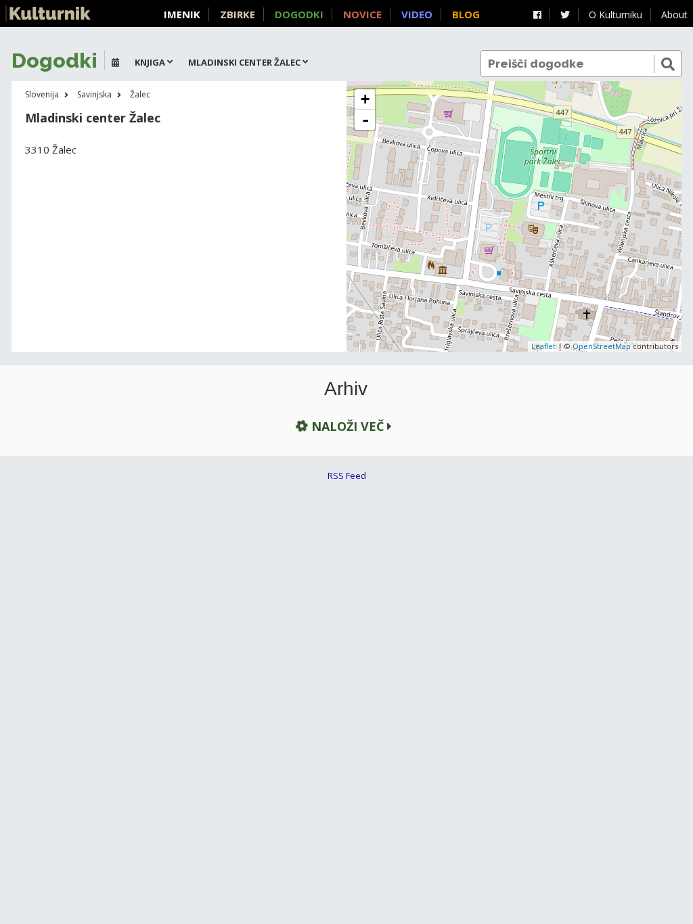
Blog (466, 14)
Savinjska (94, 94)
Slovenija (42, 94)
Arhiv (345, 389)
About (674, 14)
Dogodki (299, 14)
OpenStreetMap (602, 346)
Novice (362, 14)
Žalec (140, 94)
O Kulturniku (615, 14)
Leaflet (543, 346)
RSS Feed (347, 475)
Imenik (182, 14)
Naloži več (347, 426)
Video (416, 14)
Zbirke (237, 14)
